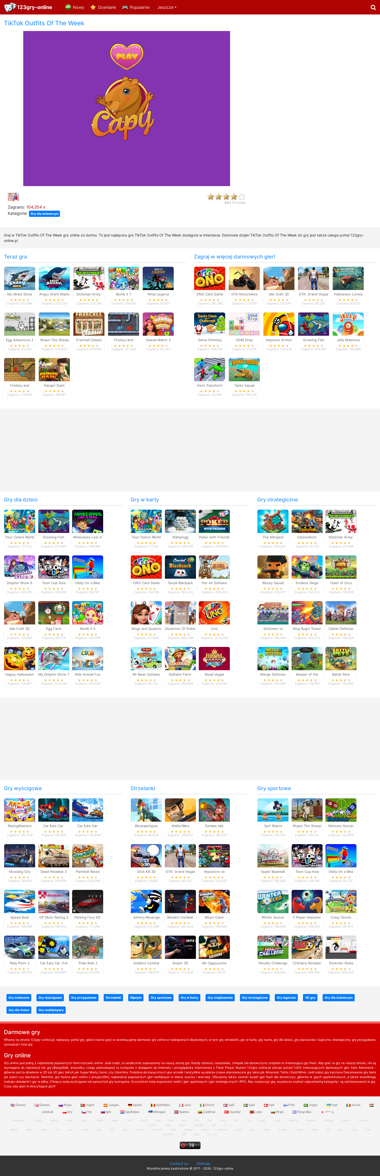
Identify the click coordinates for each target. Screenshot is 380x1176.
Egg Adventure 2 (19, 340)
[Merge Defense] (272, 658)
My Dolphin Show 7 (53, 674)
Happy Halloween (19, 674)
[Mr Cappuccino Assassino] (214, 946)
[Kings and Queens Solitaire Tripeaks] (146, 612)
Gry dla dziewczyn (44, 214)
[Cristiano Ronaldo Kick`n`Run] (307, 946)
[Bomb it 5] (87, 612)
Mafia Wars (180, 826)
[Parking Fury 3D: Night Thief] (87, 901)
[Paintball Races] (87, 855)
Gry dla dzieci (20, 500)
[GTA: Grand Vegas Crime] (313, 277)
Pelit (291, 1105)
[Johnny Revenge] (146, 901)
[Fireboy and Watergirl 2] (19, 369)
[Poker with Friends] (214, 521)
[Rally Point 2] (19, 946)
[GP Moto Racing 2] (53, 901)
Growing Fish (313, 340)
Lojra (258, 1112)
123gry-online (34, 7)
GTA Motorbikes (244, 294)
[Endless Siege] (307, 566)
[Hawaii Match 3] (158, 323)
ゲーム (329, 1112)
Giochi (209, 1105)
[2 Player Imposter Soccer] (307, 901)
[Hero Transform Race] (209, 369)
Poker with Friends (214, 537)
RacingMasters (20, 826)
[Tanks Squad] (244, 369)
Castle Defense (341, 629)
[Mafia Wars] (180, 809)
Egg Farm (53, 629)
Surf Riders (273, 826)
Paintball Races (88, 871)
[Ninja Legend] (158, 277)
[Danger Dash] (54, 369)
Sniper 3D (180, 963)
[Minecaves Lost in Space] (87, 521)
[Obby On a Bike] (87, 566)
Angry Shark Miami (54, 294)
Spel (252, 1105)
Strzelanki (143, 788)
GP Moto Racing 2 (53, 917)
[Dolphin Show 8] (19, 566)
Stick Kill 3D (146, 871)
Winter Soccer (273, 917)
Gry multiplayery (51, 1010)
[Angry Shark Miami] (54, 277)
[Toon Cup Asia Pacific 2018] (53, 566)
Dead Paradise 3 (54, 871)
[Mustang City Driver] (19, 855)
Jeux (187, 1105)
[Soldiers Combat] (146, 946)
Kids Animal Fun (88, 674)
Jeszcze (165, 7)
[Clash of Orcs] (340, 566)
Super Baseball (273, 871)
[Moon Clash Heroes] (214, 901)
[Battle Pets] (340, 658)
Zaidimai (209, 1112)
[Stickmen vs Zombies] (272, 612)
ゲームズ (212, 1134)
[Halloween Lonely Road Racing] (348, 277)
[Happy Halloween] (19, 658)
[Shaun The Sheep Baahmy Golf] (307, 809)
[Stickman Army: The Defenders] (88, 277)
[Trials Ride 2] (87, 946)
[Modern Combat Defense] (180, 901)
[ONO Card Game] (209, 277)
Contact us (179, 1163)
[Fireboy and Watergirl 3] (123, 323)
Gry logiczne (286, 997)
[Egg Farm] (53, 612)
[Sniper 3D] (180, 946)
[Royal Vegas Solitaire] (214, 658)
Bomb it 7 (123, 294)
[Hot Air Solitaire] (214, 566)
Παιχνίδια (304, 1112)
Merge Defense (273, 674)
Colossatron (307, 537)
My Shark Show (19, 294)
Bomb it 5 (87, 629)
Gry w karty (145, 500)
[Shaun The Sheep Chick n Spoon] (54, 323)
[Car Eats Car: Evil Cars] (53, 946)
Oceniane (107, 7)
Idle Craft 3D (279, 294)
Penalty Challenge (273, 963)
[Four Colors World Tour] (19, 521)
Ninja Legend (158, 294)
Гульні (266, 1129)
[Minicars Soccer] (340, 809)
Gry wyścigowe (23, 788)
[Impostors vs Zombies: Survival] (214, 855)
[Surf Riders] (272, 809)
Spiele (137, 1105)
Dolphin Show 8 (19, 583)
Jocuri (356, 1105)
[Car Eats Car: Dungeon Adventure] (53, 809)
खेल (184, 1134)
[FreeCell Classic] (88, 323)
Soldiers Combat (146, 963)
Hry (89, 1112)
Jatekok (293, 1120)
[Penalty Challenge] (272, 946)
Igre (108, 1112)
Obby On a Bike (87, 583)
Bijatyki (135, 997)
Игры (67, 1105)
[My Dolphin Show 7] (53, 658)
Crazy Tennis (341, 917)
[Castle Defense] (340, 612)
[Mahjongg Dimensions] (180, 521)
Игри (279, 1112)
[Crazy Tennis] (340, 901)
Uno (214, 629)
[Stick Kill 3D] (146, 855)
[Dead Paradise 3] (53, 855)
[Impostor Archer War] (278, 323)
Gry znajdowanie (220, 997)
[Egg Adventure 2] (19, 323)
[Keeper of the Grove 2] (307, 658)
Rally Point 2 (19, 963)
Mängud (159, 1112)
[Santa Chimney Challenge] (209, 323)
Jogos (90, 1105)
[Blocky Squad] (272, 566)
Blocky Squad (273, 583)
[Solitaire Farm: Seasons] (180, 658)
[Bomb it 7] (123, 277)
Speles (184, 1112)
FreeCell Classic (89, 340)
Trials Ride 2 (87, 963)
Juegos (114, 1105)
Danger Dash (54, 385)
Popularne (139, 7)
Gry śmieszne (19, 997)
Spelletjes (163, 1105)
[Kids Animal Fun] (87, 658)
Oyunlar (235, 1112)
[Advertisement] (316, 97)
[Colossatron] (307, 521)
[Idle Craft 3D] (278, 277)
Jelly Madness (348, 340)
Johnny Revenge (146, 917)
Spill (231, 1105)
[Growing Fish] (313, 323)
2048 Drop (244, 340)
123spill (37, 1120)
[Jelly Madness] (348, 323)
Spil (271, 1105)
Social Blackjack (180, 583)
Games (20, 1105)
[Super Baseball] (272, 855)
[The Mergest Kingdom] (272, 521)
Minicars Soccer (341, 826)
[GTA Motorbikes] (244, 277)
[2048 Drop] (244, 323)
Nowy (78, 7)
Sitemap (203, 1163)
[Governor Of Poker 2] (180, 612)
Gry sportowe (274, 788)
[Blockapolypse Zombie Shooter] (146, 809)
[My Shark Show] (19, 277)
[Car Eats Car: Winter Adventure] (87, 809)
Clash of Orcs (341, 583)
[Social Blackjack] (180, 566)
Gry (70, 1112)
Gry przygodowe (83, 997)
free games (19, 1120)
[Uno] (214, 612)
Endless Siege (307, 583)
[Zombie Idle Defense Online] (214, 809)
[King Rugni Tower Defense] (307, 612)
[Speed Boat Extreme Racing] (19, 901)
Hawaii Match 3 (158, 340)
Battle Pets (341, 674)
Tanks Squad (244, 385)
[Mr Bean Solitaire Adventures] (146, 658)
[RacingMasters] (19, 809)
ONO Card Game (209, 294)
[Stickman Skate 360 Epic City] (340, 946)
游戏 (196, 1134)
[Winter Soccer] (272, 901)
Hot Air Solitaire (214, 583)
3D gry (310, 997)
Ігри (334, 1105)
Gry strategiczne (277, 500)
